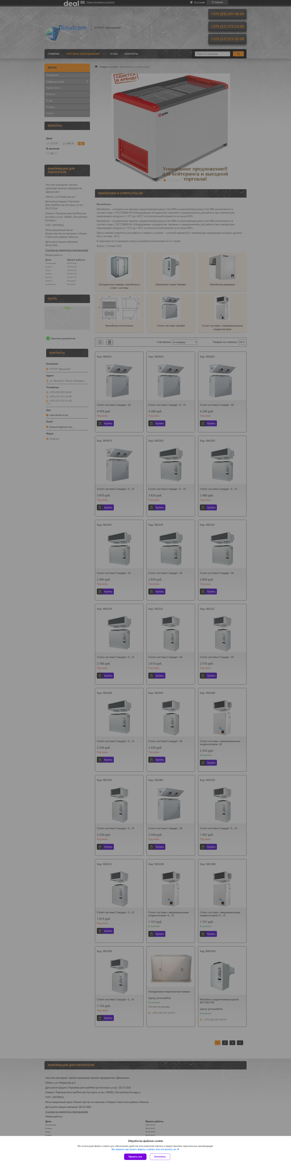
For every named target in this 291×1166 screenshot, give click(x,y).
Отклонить (160, 1156)
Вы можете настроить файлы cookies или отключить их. (144, 1149)
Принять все (135, 1156)
